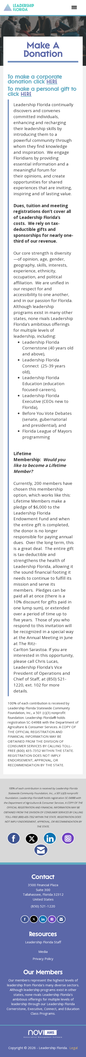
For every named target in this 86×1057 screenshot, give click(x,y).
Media (43, 951)
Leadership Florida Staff (43, 942)
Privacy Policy (43, 958)
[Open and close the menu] (57, 7)
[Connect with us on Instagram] (68, 838)
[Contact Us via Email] (41, 850)
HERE (52, 82)
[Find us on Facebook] (13, 838)
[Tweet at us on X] (31, 838)
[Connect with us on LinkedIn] (49, 838)
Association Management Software (43, 1037)
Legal (73, 1047)
